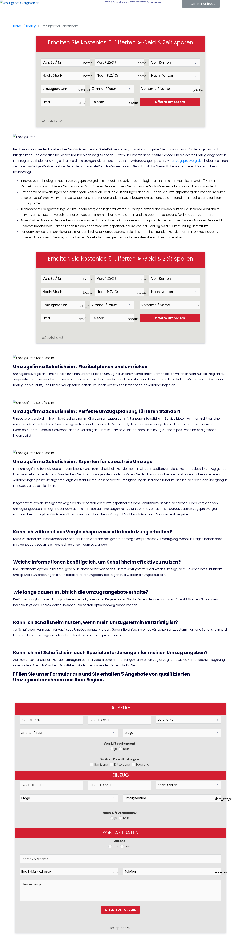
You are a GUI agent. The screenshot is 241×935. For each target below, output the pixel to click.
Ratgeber (134, 1)
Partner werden (153, 1)
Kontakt (142, 1)
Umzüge (109, 1)
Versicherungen (121, 1)
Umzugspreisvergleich (188, 161)
